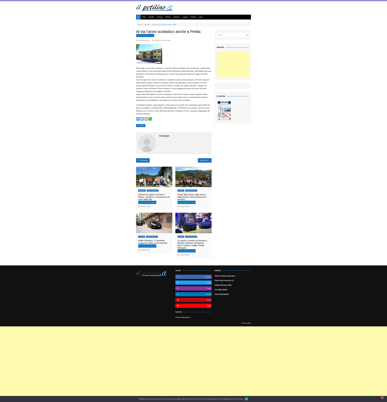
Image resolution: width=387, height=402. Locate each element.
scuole (141, 125)
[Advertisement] (233, 64)
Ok (246, 399)
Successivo (204, 160)
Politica (168, 17)
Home (144, 17)
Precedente (144, 160)
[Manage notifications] (382, 397)
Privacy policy (246, 323)
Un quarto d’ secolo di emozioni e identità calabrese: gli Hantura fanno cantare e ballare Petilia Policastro (192, 244)
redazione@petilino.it (183, 317)
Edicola (193, 17)
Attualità (151, 17)
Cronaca (160, 17)
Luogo (184, 17)
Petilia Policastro (165, 40)
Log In (201, 17)
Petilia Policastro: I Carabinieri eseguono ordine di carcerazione (152, 241)
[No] (384, 399)
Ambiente (176, 17)
